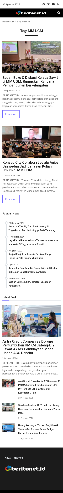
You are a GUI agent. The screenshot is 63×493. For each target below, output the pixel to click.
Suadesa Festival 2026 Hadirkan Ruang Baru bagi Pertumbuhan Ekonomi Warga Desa (39, 409)
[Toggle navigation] (59, 13)
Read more (11, 114)
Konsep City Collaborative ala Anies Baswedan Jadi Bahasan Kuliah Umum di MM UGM (30, 166)
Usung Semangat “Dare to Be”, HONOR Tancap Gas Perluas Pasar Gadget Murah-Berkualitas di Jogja (38, 429)
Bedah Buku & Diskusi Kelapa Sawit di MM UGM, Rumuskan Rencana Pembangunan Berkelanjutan (30, 81)
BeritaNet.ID (8, 21)
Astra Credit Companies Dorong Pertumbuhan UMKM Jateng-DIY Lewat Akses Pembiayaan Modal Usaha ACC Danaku (28, 347)
